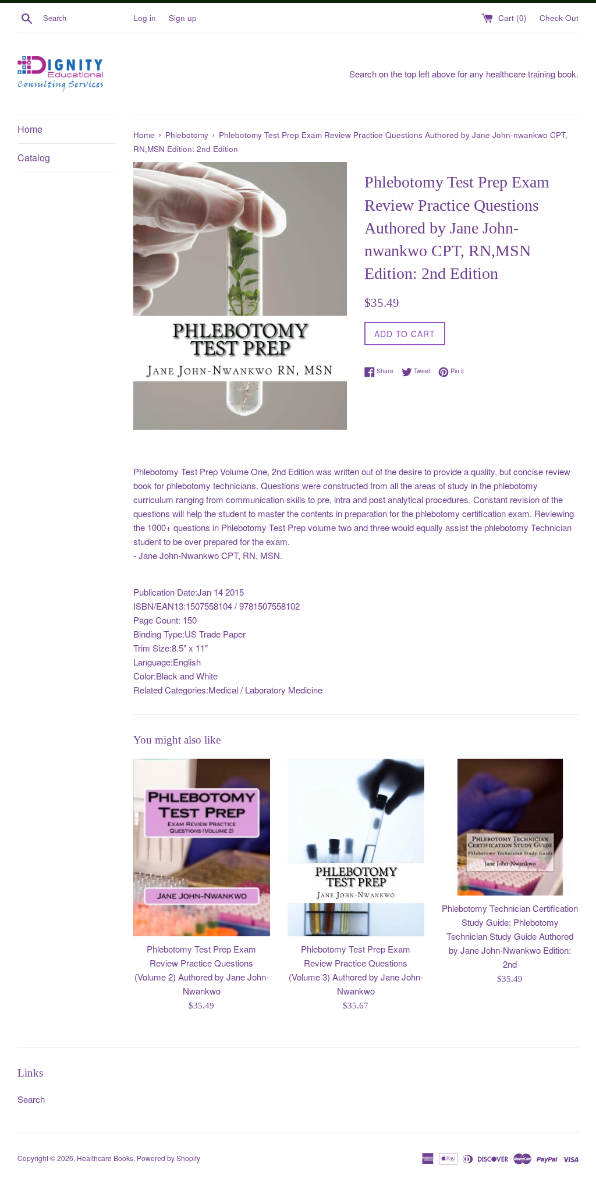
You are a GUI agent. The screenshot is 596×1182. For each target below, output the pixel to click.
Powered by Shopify (168, 1158)
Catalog (33, 157)
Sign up (183, 17)
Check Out (559, 17)
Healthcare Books (105, 1158)
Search (31, 1099)
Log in (144, 17)
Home (29, 129)
